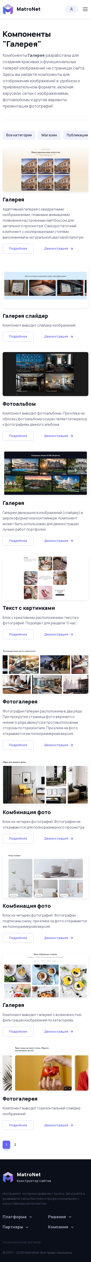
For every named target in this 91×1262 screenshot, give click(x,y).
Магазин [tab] (49, 135)
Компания (58, 1226)
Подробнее (18, 248)
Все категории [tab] (19, 135)
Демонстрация (56, 248)
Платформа (15, 1216)
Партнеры (13, 1226)
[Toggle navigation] (85, 9)
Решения (57, 1216)
